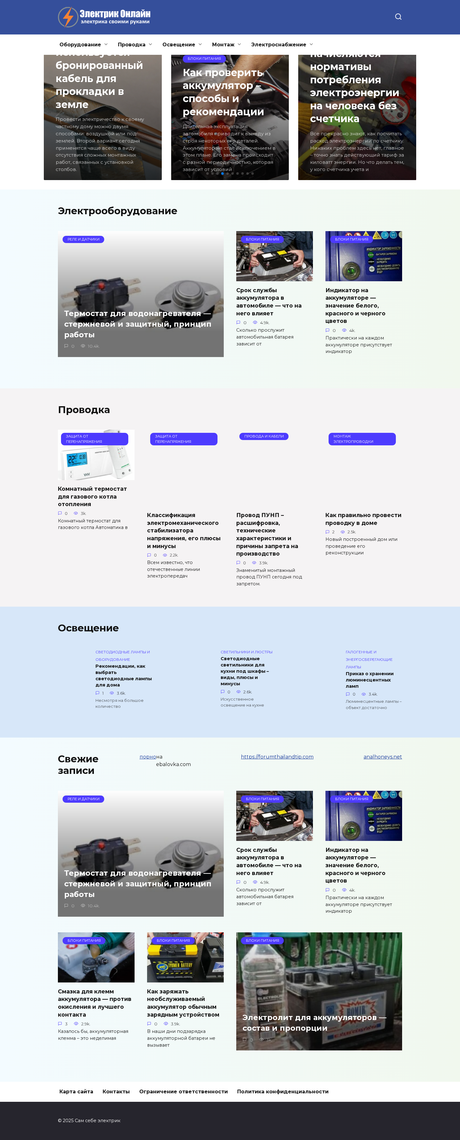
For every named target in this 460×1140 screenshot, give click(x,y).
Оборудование (80, 45)
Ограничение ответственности (183, 1092)
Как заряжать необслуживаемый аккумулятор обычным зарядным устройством (183, 1003)
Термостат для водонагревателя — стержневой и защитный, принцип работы (138, 324)
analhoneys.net (383, 757)
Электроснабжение (278, 45)
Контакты (116, 1092)
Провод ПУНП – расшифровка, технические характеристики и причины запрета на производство (267, 534)
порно (148, 757)
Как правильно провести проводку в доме (363, 519)
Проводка (132, 45)
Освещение (178, 45)
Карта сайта (76, 1092)
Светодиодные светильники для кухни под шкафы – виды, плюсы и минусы (245, 671)
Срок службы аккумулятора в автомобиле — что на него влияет (269, 301)
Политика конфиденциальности (283, 1092)
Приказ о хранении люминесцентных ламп (370, 680)
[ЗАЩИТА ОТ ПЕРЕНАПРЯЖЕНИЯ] (96, 476)
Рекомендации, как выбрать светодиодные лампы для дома (123, 675)
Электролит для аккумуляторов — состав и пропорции (314, 1023)
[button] (207, 173)
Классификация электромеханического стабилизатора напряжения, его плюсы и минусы (184, 530)
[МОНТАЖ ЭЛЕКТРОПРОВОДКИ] (363, 502)
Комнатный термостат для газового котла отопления (92, 496)
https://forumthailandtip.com (277, 757)
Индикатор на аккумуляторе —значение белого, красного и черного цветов (355, 305)
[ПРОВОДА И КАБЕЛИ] (274, 502)
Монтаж (223, 45)
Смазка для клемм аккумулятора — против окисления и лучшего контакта (94, 1003)
